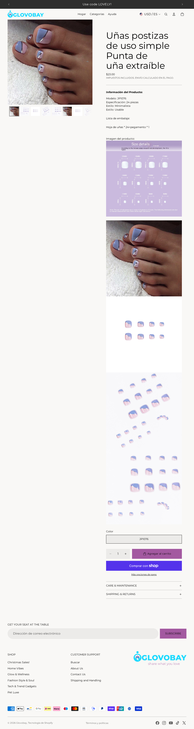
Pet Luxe (13, 692)
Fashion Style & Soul (21, 680)
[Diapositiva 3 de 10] (35, 111)
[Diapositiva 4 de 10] (46, 111)
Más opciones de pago (144, 574)
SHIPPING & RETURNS (120, 594)
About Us (77, 668)
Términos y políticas (97, 723)
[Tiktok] (177, 723)
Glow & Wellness (18, 674)
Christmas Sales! (19, 662)
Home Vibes (16, 668)
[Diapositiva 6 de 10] (67, 111)
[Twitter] (184, 723)
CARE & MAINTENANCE (121, 585)
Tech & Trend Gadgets (22, 686)
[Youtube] (171, 723)
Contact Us (78, 674)
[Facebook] (157, 723)
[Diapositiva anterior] (9, 4)
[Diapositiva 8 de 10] (88, 111)
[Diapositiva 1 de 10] (14, 111)
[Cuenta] (174, 14)
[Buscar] (166, 14)
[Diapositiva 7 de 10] (77, 111)
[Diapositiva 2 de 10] (24, 111)
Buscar (75, 662)
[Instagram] (164, 723)
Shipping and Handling (86, 680)
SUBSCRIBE (173, 633)
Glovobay (21, 722)
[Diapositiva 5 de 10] (56, 111)
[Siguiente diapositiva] (182, 4)
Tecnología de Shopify (40, 722)
